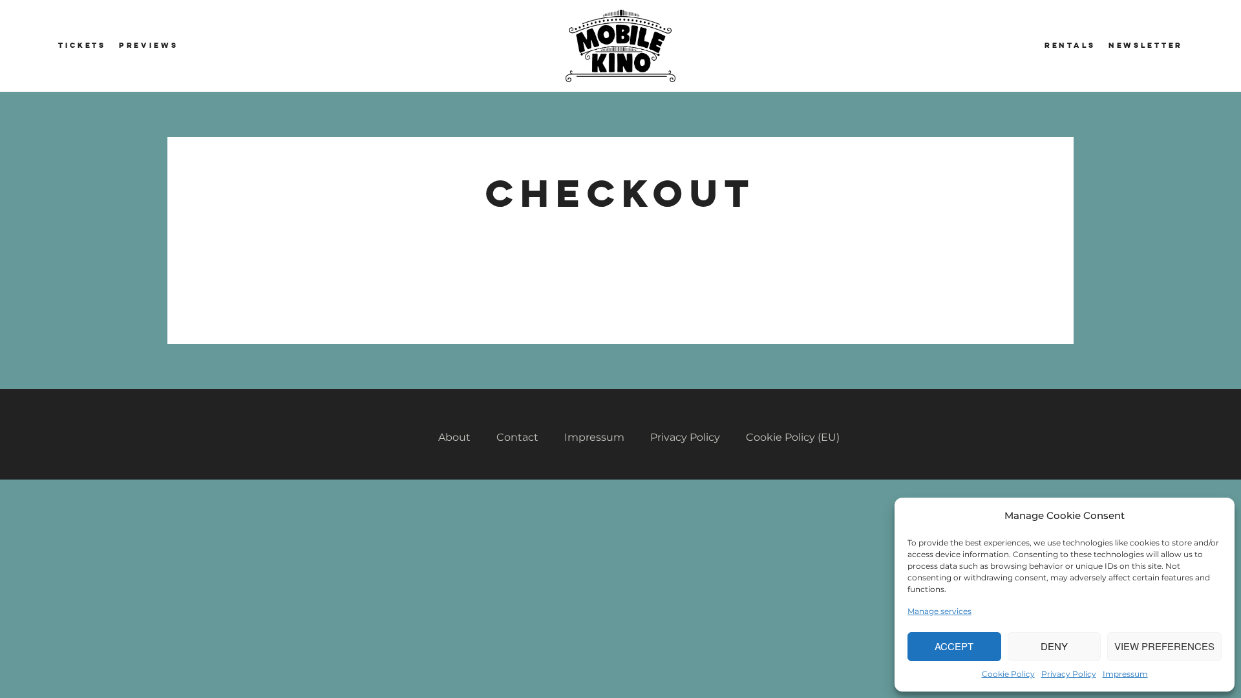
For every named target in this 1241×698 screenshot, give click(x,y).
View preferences (1164, 646)
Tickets (82, 45)
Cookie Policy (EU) (793, 437)
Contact (517, 437)
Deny (1054, 646)
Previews (148, 45)
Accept (954, 646)
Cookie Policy (1008, 674)
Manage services (939, 611)
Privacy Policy (1068, 674)
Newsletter (1145, 45)
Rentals (1070, 45)
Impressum (1125, 674)
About (454, 437)
